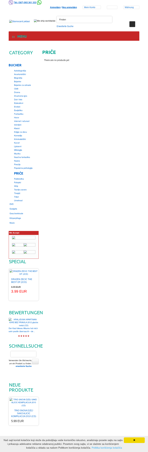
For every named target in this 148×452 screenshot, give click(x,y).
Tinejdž (17, 193)
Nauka (17, 160)
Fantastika (18, 113)
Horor (16, 117)
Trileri (16, 196)
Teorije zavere (20, 189)
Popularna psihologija (23, 167)
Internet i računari (21, 121)
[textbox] (84, 19)
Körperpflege (15, 218)
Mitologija (18, 149)
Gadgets (13, 208)
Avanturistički (20, 74)
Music (12, 222)
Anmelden (55, 7)
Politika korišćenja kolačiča (107, 447)
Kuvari (17, 142)
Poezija (17, 164)
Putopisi (17, 182)
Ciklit (16, 88)
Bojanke (17, 81)
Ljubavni (17, 146)
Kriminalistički (20, 139)
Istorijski (17, 124)
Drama (17, 92)
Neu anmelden (69, 7)
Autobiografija (20, 70)
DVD (12, 203)
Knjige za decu (20, 131)
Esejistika (18, 110)
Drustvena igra (20, 95)
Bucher (15, 65)
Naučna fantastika (22, 157)
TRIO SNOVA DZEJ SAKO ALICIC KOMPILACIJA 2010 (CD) (23, 413)
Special (17, 261)
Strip (16, 185)
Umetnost (18, 200)
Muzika (17, 153)
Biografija (18, 77)
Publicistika (19, 178)
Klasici (17, 128)
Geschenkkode (16, 213)
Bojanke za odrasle (22, 84)
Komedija (18, 135)
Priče (18, 173)
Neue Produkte (21, 387)
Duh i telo (18, 99)
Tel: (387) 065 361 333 (25, 2)
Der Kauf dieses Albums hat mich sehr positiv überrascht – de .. (23, 330)
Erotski (17, 106)
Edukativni (18, 103)
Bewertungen (26, 312)
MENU (21, 36)
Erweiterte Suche (65, 26)
